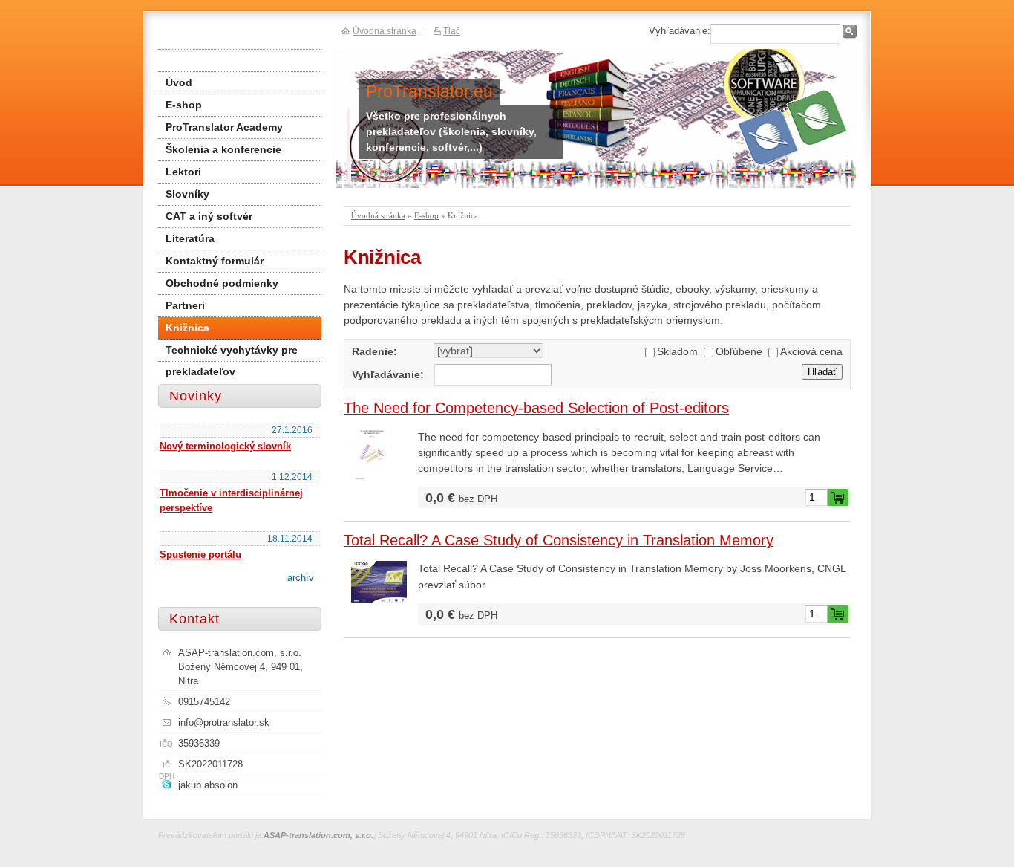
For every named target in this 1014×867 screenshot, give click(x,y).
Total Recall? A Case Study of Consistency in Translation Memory (558, 540)
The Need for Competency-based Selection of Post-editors (536, 408)
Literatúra (190, 238)
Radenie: (374, 351)
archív (300, 577)
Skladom (677, 351)
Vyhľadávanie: (388, 374)
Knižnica (187, 328)
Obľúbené (739, 351)
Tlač (451, 31)
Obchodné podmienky (222, 283)
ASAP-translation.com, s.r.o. (318, 835)
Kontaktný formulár (215, 261)
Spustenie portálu (200, 554)
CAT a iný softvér (209, 216)
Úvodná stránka (378, 215)
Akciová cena (811, 351)
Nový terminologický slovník (225, 446)
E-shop (426, 215)
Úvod (179, 82)
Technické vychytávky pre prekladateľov (232, 353)
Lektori (183, 172)
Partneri (185, 305)
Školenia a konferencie (223, 149)
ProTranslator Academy (224, 127)
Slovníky (187, 194)
